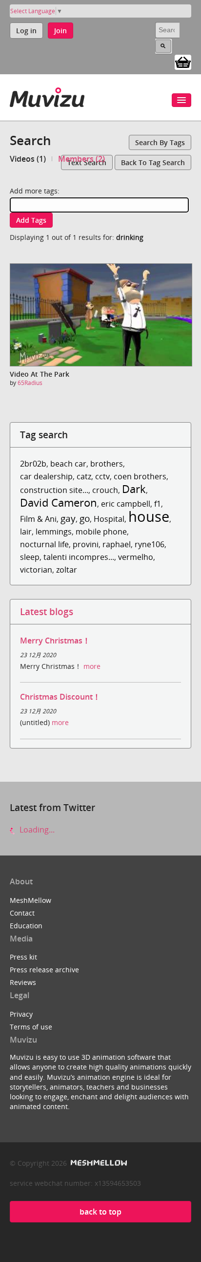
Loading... (36, 829)
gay (68, 518)
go (85, 518)
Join (60, 30)
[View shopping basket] (183, 61)
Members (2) (81, 158)
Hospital (109, 518)
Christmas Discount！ (60, 696)
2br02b (33, 463)
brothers (106, 463)
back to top (100, 1211)
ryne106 (149, 544)
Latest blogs (46, 611)
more (91, 666)
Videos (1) (28, 158)
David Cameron (58, 502)
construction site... (54, 490)
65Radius (30, 383)
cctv (102, 476)
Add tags (31, 220)
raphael (116, 544)
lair (26, 531)
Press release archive (44, 969)
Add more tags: (35, 190)
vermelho (135, 557)
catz (84, 476)
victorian (36, 569)
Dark (134, 488)
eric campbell (125, 503)
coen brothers (140, 476)
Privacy (21, 1014)
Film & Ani (38, 518)
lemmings (54, 531)
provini (86, 544)
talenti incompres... (78, 557)
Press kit (23, 957)
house (148, 516)
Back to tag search (153, 162)
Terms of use (31, 1026)
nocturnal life (44, 544)
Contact (22, 913)
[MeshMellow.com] (98, 1163)
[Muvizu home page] (47, 95)
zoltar (66, 569)
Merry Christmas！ (55, 640)
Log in (26, 30)
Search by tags (160, 142)
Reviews (23, 982)
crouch (105, 490)
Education (26, 925)
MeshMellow (30, 900)
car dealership (46, 476)
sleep (30, 557)
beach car (68, 463)
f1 (157, 503)
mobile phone (101, 531)
